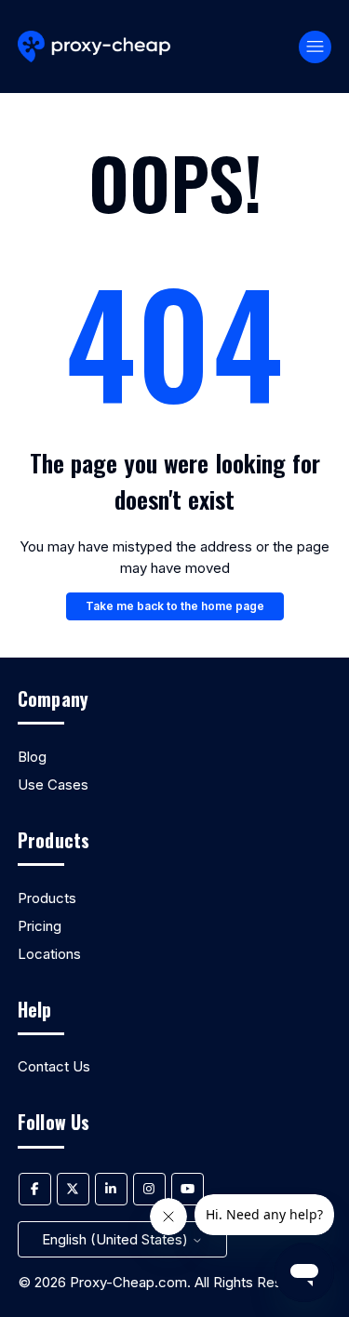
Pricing (39, 926)
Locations (49, 954)
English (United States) (117, 1239)
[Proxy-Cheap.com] (94, 47)
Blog (32, 756)
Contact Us (54, 1066)
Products (47, 898)
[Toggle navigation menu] (315, 47)
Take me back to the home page (175, 606)
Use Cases (53, 784)
